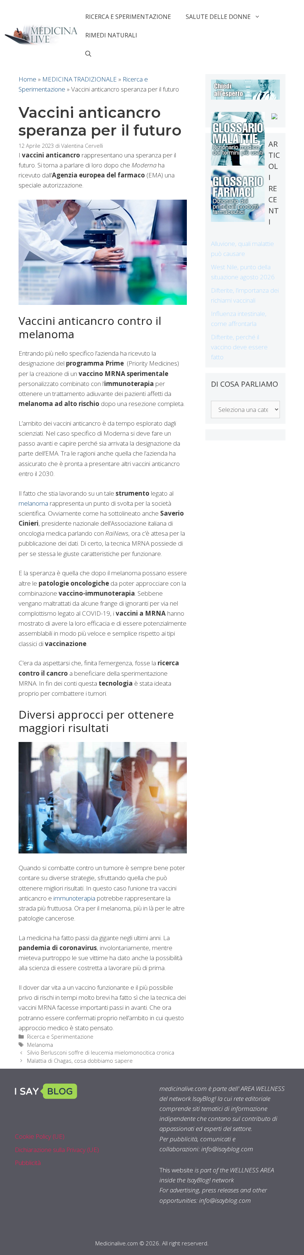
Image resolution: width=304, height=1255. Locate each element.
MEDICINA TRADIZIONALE (79, 79)
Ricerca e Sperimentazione (128, 17)
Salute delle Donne (218, 17)
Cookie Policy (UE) (40, 1136)
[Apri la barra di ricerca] (88, 53)
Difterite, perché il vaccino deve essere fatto (239, 347)
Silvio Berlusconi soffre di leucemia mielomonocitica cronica (100, 1052)
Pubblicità (28, 1162)
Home (27, 79)
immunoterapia (74, 898)
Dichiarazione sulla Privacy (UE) (57, 1149)
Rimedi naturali (111, 35)
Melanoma (40, 1044)
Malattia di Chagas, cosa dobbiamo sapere (80, 1060)
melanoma (33, 503)
